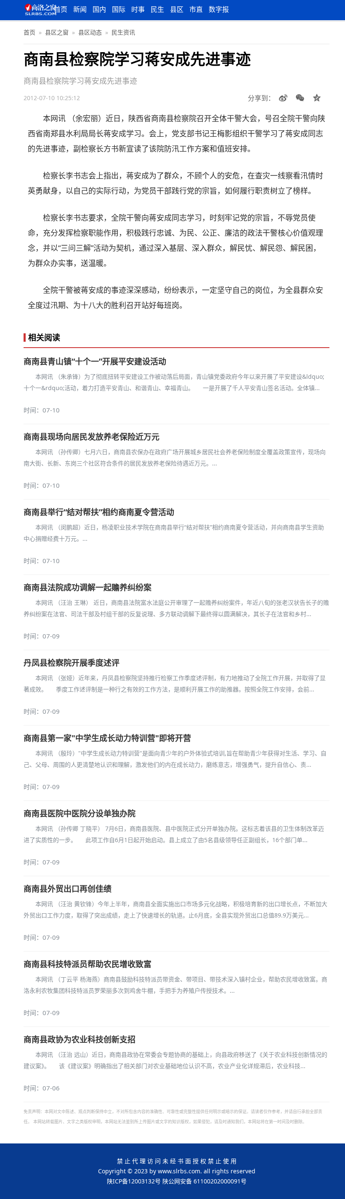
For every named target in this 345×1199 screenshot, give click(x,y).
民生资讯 (123, 32)
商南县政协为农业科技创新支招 (79, 1039)
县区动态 (90, 32)
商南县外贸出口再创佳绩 (67, 889)
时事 (138, 9)
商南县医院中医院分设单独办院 (79, 813)
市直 (196, 9)
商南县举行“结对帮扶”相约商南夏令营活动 (99, 512)
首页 (60, 9)
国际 (118, 9)
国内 (99, 9)
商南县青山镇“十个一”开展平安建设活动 (95, 361)
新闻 (80, 9)
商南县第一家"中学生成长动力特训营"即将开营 (107, 738)
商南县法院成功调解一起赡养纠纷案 (87, 587)
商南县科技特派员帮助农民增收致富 (87, 964)
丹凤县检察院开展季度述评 (71, 663)
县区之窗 (57, 32)
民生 (157, 9)
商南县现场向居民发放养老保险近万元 (91, 437)
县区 (176, 9)
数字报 (219, 9)
